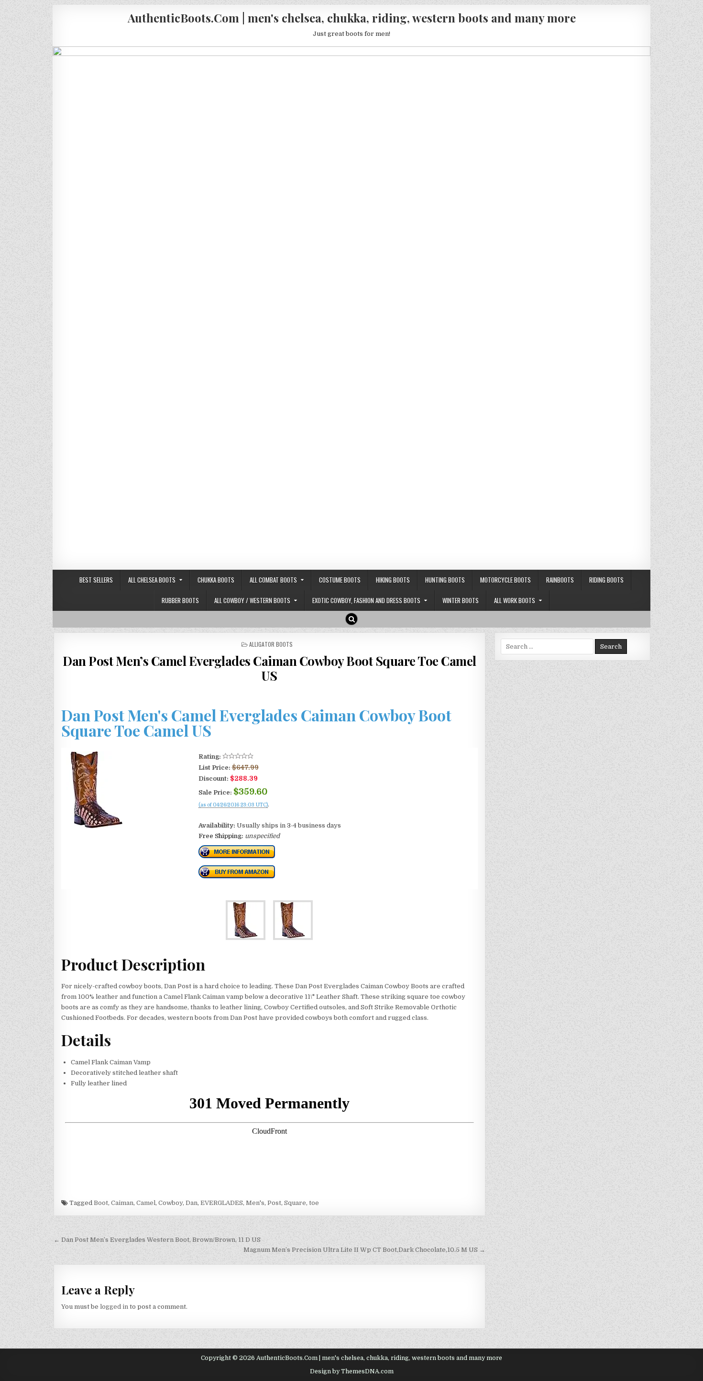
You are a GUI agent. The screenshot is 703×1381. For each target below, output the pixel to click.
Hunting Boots (445, 580)
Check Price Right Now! (230, 815)
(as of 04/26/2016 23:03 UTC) (233, 805)
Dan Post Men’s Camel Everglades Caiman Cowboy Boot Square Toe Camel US (269, 668)
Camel (145, 1202)
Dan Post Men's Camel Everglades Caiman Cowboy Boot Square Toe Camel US (256, 722)
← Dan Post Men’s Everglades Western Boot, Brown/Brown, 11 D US (157, 1239)
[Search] (351, 619)
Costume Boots (340, 580)
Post (274, 1202)
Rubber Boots (180, 600)
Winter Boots (460, 600)
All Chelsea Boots (152, 580)
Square (295, 1202)
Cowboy (170, 1202)
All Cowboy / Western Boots (252, 600)
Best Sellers (96, 580)
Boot (101, 1202)
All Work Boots (514, 600)
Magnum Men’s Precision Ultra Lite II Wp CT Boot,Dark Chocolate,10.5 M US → (364, 1249)
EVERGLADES (221, 1202)
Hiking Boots (393, 580)
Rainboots (560, 580)
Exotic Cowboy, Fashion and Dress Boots (366, 600)
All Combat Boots (273, 580)
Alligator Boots (271, 644)
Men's (255, 1202)
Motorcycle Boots (505, 580)
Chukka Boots (216, 580)
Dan (192, 1202)
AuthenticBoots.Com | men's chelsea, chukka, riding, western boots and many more (352, 17)
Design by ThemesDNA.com (352, 1371)
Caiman (122, 1202)
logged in (114, 1306)
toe (314, 1202)
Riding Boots (606, 580)
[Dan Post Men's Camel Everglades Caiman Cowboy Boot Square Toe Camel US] (96, 825)
